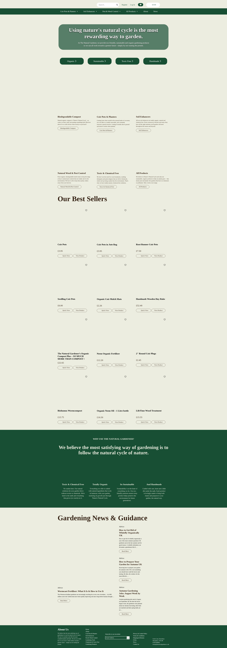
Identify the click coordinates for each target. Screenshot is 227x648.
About (145, 11)
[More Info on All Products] (152, 170)
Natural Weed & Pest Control (69, 187)
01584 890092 (156, 642)
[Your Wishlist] (140, 4)
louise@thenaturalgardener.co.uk (161, 644)
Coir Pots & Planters (68, 11)
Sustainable (98, 61)
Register (124, 5)
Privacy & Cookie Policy (140, 633)
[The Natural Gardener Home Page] (157, 636)
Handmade (154, 61)
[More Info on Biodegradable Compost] (74, 114)
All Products (131, 11)
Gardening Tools (90, 640)
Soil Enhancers (89, 11)
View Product (80, 256)
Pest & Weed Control (110, 11)
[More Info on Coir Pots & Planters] (113, 114)
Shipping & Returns (138, 638)
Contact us (136, 644)
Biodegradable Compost (68, 128)
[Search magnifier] (117, 5)
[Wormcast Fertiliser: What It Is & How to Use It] (87, 555)
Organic (71, 61)
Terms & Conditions (138, 635)
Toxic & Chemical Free (107, 187)
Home (87, 629)
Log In (132, 5)
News (155, 11)
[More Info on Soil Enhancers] (152, 114)
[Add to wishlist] (86, 210)
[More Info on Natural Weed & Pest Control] (74, 170)
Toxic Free (127, 61)
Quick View (66, 256)
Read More (63, 600)
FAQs (134, 640)
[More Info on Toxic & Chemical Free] (113, 171)
